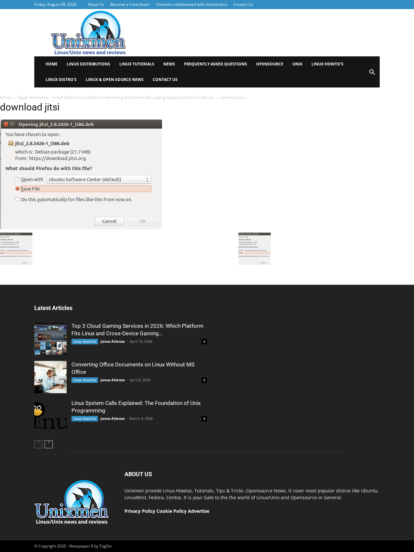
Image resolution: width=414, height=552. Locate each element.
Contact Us (243, 4)
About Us (96, 4)
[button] (372, 74)
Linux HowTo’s (327, 64)
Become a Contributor (130, 4)
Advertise (198, 511)
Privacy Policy (140, 511)
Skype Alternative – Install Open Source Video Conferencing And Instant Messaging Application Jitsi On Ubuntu (115, 97)
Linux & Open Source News (115, 79)
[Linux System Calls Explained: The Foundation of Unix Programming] (50, 415)
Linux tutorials (136, 64)
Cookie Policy (172, 511)
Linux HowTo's (84, 341)
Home (52, 64)
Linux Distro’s (61, 79)
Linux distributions (88, 64)
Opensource (269, 64)
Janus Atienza (113, 341)
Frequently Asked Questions (215, 64)
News (169, 64)
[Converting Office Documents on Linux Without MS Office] (50, 377)
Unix (297, 64)
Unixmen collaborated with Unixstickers (191, 4)
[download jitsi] (81, 227)
